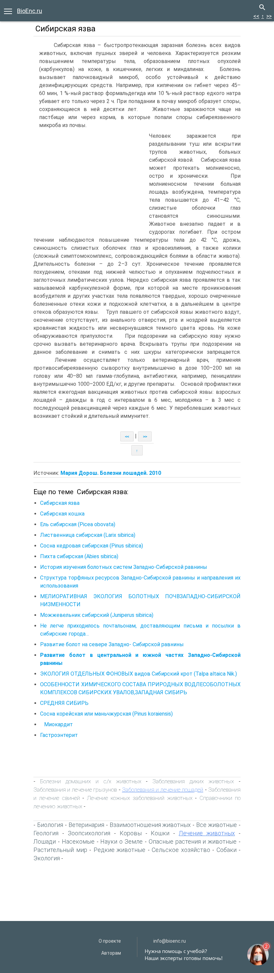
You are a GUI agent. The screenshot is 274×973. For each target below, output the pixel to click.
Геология (45, 833)
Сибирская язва (60, 503)
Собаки (227, 849)
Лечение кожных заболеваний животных (139, 798)
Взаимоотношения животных (150, 824)
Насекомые (78, 841)
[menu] (8, 11)
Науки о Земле (121, 841)
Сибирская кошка (62, 514)
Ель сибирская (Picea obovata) (77, 524)
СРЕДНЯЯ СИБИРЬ (64, 703)
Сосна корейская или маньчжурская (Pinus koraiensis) (106, 714)
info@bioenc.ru (169, 941)
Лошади (44, 841)
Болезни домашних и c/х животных (90, 781)
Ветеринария (86, 824)
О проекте (110, 941)
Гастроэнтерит (59, 735)
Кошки (160, 833)
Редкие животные (120, 849)
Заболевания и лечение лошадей (162, 789)
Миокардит (56, 724)
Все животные (216, 824)
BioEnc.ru (29, 10)
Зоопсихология (89, 833)
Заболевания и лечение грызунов (75, 789)
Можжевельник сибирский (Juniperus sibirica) (96, 615)
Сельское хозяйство (181, 849)
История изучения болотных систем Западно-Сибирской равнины (123, 567)
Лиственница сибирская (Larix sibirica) (87, 535)
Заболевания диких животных (193, 781)
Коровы (131, 833)
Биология (50, 824)
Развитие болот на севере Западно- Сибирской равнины (112, 644)
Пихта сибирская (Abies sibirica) (79, 556)
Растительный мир (60, 849)
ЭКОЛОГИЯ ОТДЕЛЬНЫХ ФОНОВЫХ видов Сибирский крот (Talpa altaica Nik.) (138, 674)
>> (269, 16)
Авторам (111, 953)
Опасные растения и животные (193, 841)
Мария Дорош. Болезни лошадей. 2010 (110, 473)
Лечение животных (207, 833)
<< (256, 16)
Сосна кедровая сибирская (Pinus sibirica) (91, 546)
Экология (46, 858)
